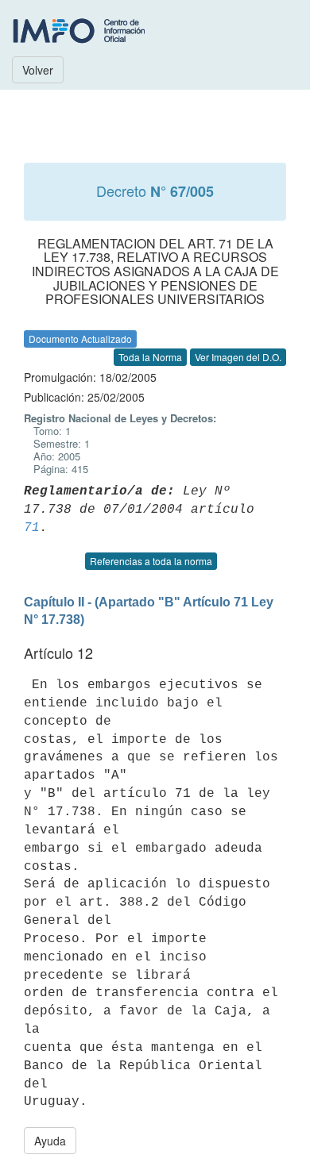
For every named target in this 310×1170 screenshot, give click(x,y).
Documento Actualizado (80, 338)
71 (32, 528)
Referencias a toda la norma (151, 561)
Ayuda (50, 1141)
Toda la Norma (150, 357)
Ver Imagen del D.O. (238, 357)
